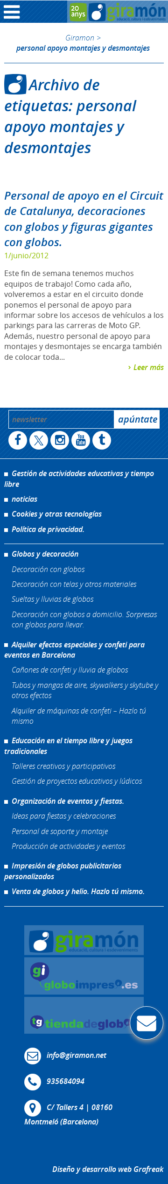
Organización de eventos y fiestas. (68, 801)
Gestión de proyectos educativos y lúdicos (77, 781)
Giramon (79, 37)
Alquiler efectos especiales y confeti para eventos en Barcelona (74, 649)
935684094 (65, 1081)
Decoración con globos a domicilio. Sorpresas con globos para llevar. (84, 619)
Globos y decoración (45, 554)
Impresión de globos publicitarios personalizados (62, 871)
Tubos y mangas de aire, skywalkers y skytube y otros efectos (85, 690)
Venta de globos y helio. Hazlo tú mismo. (78, 891)
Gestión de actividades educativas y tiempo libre (79, 478)
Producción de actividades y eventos (68, 846)
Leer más (148, 367)
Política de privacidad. (48, 529)
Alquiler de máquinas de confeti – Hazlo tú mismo (79, 716)
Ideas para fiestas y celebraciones (64, 816)
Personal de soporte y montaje (60, 831)
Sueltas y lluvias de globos (52, 599)
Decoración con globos (48, 569)
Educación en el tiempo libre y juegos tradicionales (68, 745)
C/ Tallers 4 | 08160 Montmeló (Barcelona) (68, 1114)
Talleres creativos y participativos (63, 766)
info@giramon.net (76, 1055)
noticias (24, 499)
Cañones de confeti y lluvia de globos (70, 669)
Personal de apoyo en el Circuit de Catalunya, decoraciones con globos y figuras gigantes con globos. (83, 219)
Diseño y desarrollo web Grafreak (107, 1169)
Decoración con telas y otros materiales (74, 584)
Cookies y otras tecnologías (57, 514)
